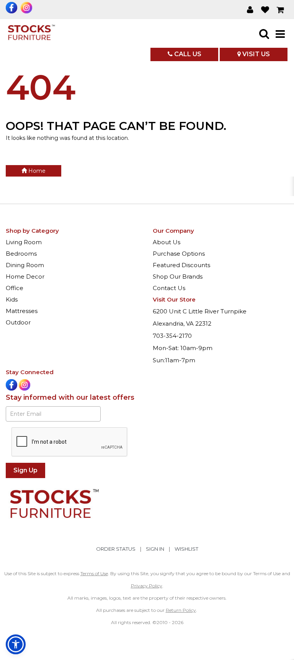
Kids (12, 299)
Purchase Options (179, 253)
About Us (166, 242)
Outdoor (18, 322)
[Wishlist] (265, 9)
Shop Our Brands (178, 276)
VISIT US (255, 54)
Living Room (24, 242)
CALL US (187, 54)
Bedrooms (21, 253)
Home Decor (25, 276)
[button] (250, 9)
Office (14, 288)
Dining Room (25, 265)
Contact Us (169, 288)
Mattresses (22, 311)
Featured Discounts (181, 265)
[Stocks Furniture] (31, 33)
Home (36, 170)
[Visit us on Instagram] (27, 7)
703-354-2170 (172, 335)
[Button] (280, 34)
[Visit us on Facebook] (12, 7)
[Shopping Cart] (280, 9)
